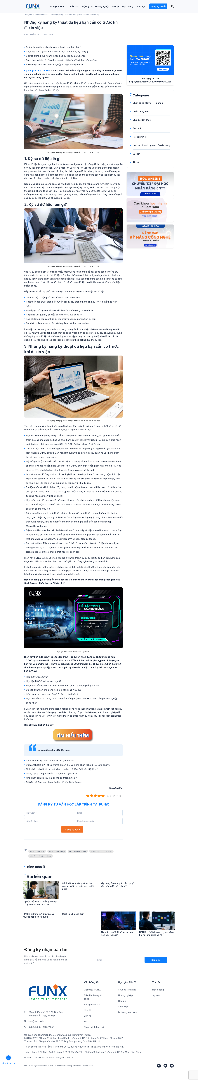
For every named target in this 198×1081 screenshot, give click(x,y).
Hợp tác (88, 1010)
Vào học (141, 6)
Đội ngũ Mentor (92, 1004)
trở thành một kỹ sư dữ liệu (40, 856)
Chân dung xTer (141, 111)
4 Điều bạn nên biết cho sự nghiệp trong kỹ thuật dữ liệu (55, 64)
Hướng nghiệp (102, 6)
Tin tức (136, 162)
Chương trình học (56, 6)
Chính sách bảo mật (94, 1027)
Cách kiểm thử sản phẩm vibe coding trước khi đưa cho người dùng (78, 886)
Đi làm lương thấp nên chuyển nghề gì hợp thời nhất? (53, 47)
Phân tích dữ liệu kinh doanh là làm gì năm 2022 (50, 760)
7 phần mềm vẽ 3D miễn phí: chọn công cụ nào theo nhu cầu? (40, 903)
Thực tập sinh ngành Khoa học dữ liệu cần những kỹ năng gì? (58, 51)
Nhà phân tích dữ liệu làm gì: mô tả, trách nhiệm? (51, 777)
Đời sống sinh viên (127, 1012)
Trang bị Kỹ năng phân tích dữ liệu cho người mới (51, 773)
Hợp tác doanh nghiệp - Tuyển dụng (151, 145)
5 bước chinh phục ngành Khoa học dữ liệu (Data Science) (56, 55)
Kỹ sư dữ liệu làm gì (57, 851)
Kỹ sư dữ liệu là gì (37, 851)
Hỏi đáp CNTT (140, 136)
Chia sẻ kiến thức (41, 14)
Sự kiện (115, 6)
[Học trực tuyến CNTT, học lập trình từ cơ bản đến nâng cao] (32, 6)
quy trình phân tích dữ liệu (101, 851)
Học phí (122, 1001)
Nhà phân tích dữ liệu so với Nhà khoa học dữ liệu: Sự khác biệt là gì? (62, 769)
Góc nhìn (137, 128)
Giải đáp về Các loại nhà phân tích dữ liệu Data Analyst (54, 782)
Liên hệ (87, 1015)
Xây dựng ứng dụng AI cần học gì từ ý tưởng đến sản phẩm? (117, 884)
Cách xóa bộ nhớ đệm (73, 914)
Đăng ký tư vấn (158, 6)
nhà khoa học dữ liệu (77, 851)
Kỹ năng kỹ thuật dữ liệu (37, 70)
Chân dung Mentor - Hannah (148, 103)
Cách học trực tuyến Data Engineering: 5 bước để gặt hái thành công (61, 60)
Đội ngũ (86, 6)
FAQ (86, 1021)
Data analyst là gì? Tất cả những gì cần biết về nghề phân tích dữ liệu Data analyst (68, 765)
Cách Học (123, 1006)
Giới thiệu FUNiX (92, 989)
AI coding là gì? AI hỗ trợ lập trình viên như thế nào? (117, 933)
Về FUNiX (75, 6)
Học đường (127, 6)
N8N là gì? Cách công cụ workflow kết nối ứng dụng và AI (156, 933)
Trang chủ (28, 14)
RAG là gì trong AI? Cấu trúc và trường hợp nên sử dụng (38, 915)
